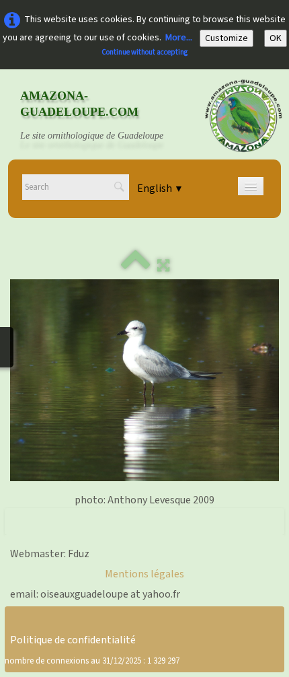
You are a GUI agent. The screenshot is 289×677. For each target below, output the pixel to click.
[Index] (136, 265)
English (160, 188)
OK (276, 38)
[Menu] (250, 186)
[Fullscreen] (163, 265)
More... (178, 37)
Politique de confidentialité (73, 640)
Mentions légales (144, 574)
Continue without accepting (144, 52)
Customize (226, 38)
